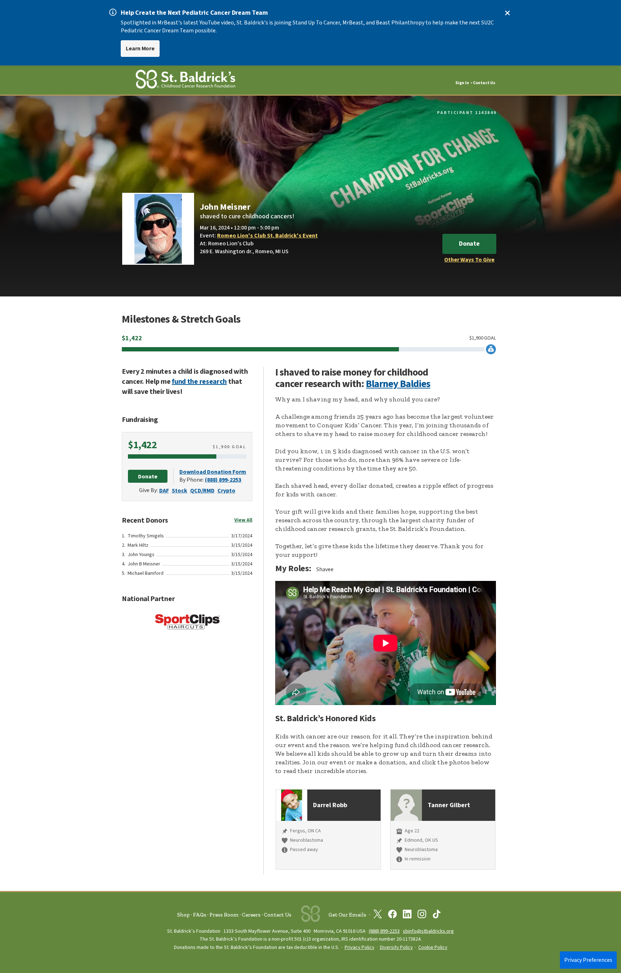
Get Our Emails (347, 914)
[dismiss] (507, 13)
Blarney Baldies (398, 384)
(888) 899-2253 (223, 480)
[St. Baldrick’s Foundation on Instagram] (422, 915)
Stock (179, 491)
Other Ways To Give (469, 260)
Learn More (140, 49)
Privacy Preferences (588, 960)
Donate (469, 243)
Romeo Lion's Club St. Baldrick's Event (267, 236)
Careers (251, 914)
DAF (164, 491)
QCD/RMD (202, 491)
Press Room (224, 914)
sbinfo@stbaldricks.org (428, 931)
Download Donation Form (212, 472)
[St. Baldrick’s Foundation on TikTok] (436, 915)
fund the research (199, 382)
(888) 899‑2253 (384, 931)
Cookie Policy (432, 947)
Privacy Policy (359, 947)
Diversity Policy (396, 947)
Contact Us (484, 83)
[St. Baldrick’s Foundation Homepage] (185, 80)
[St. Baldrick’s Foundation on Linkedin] (407, 915)
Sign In (462, 83)
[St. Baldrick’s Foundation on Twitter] (377, 915)
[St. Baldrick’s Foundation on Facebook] (392, 915)
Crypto (226, 491)
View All (243, 520)
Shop (183, 914)
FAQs (199, 914)
